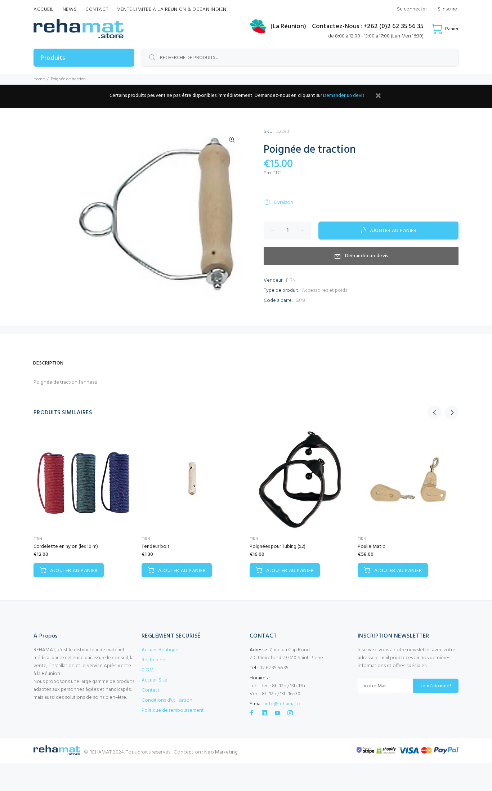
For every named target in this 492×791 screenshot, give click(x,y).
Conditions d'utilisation (167, 700)
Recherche (153, 660)
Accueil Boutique (160, 650)
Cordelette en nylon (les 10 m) (65, 546)
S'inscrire (447, 9)
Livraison (283, 202)
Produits (53, 58)
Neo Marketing (221, 752)
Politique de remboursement (173, 710)
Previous (435, 412)
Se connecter (412, 9)
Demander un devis (343, 95)
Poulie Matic (371, 546)
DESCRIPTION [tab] (48, 363)
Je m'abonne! (436, 686)
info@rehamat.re (283, 704)
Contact (151, 690)
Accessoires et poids (324, 290)
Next (452, 412)
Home (39, 79)
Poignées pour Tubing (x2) (277, 546)
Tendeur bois (155, 546)
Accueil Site (154, 680)
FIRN (291, 280)
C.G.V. (148, 670)
